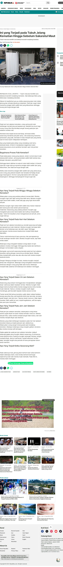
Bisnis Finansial (54, 8)
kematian (49, 371)
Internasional (3, 537)
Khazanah (2, 533)
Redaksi (13, 548)
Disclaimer (2, 550)
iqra (34, 8)
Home (1, 28)
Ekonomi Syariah (13, 8)
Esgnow (2, 539)
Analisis (13, 535)
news (39, 8)
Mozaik (21, 11)
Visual (12, 539)
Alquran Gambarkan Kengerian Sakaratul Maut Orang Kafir (6, 116)
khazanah (28, 8)
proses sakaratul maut (6, 371)
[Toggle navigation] (1, 3)
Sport (24, 535)
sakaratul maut (16, 371)
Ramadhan (14, 541)
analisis (45, 8)
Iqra (12, 533)
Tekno (12, 537)
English (24, 539)
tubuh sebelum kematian (38, 371)
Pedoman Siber (26, 548)
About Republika (4, 548)
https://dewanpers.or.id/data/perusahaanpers (12, 559)
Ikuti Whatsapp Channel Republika (22, 363)
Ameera (2, 530)
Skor (24, 530)
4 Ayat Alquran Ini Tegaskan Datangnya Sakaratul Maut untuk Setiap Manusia (34, 117)
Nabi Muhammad (5, 11)
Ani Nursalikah (16, 42)
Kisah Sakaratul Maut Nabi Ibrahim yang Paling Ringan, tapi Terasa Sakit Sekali (20, 117)
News (1, 535)
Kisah (12, 11)
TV (0, 541)
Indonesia (13, 28)
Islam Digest (7, 28)
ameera (3, 8)
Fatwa (16, 11)
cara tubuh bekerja (26, 371)
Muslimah (27, 11)
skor (21, 8)
